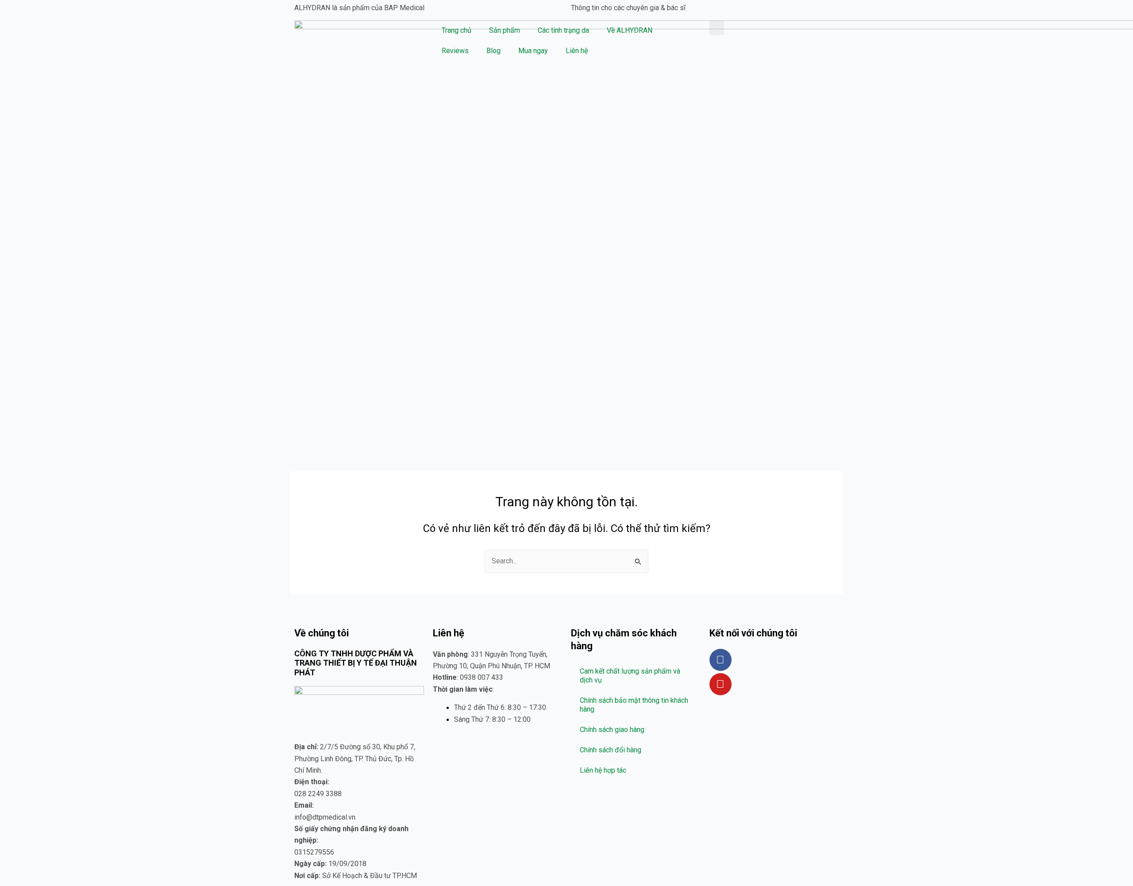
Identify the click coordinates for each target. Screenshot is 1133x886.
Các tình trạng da (563, 30)
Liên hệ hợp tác (603, 770)
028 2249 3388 (318, 794)
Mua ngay (533, 50)
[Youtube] (720, 684)
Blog (493, 50)
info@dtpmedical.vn (324, 817)
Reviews (455, 50)
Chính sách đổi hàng (610, 750)
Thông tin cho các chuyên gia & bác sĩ (628, 8)
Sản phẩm (504, 30)
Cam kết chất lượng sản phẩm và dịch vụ (630, 675)
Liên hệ (577, 50)
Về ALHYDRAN (629, 30)
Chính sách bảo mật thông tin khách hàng (634, 704)
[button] (716, 27)
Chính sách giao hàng (612, 729)
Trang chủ (456, 30)
